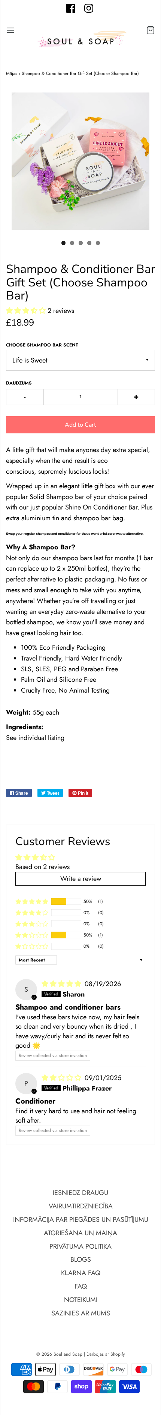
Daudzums (19, 383)
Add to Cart (80, 425)
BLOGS (80, 1259)
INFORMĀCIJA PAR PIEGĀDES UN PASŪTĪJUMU (80, 1219)
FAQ (81, 1286)
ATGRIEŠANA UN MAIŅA (80, 1233)
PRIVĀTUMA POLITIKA (80, 1246)
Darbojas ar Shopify (105, 1354)
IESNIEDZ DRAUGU (80, 1193)
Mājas (11, 73)
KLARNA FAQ (80, 1273)
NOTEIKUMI (80, 1300)
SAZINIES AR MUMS (80, 1313)
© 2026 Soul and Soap (59, 1354)
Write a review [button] (80, 879)
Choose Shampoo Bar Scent (42, 345)
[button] (27, 311)
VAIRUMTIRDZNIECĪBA (81, 1206)
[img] (62, 984)
